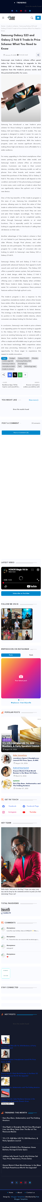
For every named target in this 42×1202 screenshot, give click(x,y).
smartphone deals (8, 366)
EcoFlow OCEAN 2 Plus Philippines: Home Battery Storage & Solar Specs (19, 1149)
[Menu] (3, 17)
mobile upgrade (7, 361)
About (20, 1192)
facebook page (33, 806)
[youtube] (21, 10)
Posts (11, 655)
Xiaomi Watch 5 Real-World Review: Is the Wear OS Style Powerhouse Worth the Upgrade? (26, 772)
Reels (31, 655)
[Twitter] (15, 374)
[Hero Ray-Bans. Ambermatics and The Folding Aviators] (6, 784)
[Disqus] (21, 467)
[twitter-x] (16, 10)
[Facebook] (10, 374)
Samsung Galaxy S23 (23, 361)
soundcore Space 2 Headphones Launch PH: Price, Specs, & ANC (26, 759)
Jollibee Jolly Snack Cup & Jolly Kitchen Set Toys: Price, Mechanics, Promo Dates (20, 1158)
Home (3, 26)
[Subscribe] (38, 18)
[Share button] (25, 374)
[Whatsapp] (20, 374)
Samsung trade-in (8, 363)
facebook (12, 806)
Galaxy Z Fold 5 (23, 358)
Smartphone (22, 363)
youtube (33, 812)
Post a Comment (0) (21, 432)
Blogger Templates (18, 1197)
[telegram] (30, 10)
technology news (30, 366)
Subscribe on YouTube (21, 593)
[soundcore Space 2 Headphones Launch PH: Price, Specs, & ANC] (6, 759)
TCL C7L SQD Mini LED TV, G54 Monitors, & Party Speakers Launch (20, 1140)
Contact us (30, 1192)
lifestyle (35, 358)
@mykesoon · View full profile (21, 703)
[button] (32, 17)
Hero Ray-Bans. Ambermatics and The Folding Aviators (26, 784)
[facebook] (12, 10)
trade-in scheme (12, 26)
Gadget (12, 358)
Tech (19, 366)
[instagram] (25, 10)
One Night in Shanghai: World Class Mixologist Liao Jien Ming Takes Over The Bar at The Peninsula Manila (22, 1129)
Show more (33, 400)
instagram (12, 812)
